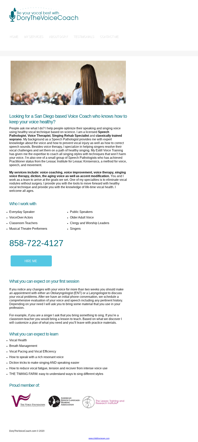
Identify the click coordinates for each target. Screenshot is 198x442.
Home (13, 36)
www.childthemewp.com (99, 438)
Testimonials (83, 36)
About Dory (58, 36)
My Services (33, 36)
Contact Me (109, 36)
